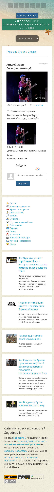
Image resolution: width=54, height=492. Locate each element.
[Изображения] (21, 133)
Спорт (13, 231)
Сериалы (14, 228)
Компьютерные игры (20, 206)
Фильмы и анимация (20, 237)
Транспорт (15, 234)
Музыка (32, 51)
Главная (11, 51)
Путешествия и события (21, 222)
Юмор (13, 244)
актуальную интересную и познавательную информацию (25, 442)
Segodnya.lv (19, 437)
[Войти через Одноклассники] (42, 169)
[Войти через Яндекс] (33, 169)
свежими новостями (15, 450)
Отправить (23, 183)
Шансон (38, 105)
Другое (13, 203)
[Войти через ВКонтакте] (23, 169)
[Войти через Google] (37, 169)
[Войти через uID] (18, 169)
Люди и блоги (16, 212)
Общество (15, 219)
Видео (21, 51)
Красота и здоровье (19, 209)
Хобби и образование (20, 241)
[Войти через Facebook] (28, 169)
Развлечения (16, 225)
